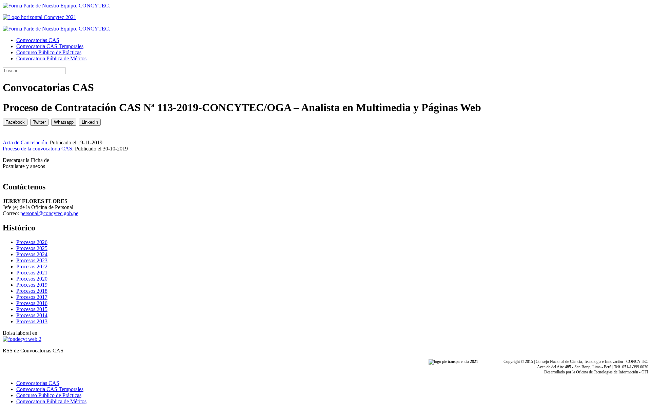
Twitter (39, 122)
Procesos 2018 (31, 291)
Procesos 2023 (31, 260)
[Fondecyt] (22, 339)
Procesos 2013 (31, 321)
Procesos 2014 (31, 315)
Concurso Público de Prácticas (48, 52)
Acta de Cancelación (25, 142)
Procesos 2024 (31, 254)
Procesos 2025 (31, 248)
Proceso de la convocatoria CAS (37, 148)
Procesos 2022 (31, 266)
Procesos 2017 (31, 297)
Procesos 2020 (31, 279)
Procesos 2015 (31, 309)
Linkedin (90, 122)
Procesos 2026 (31, 242)
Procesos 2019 (31, 285)
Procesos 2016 (31, 303)
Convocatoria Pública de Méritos (51, 58)
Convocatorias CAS (37, 40)
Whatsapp (64, 122)
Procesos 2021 (31, 272)
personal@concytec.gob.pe (49, 213)
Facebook (15, 122)
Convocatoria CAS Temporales (49, 46)
